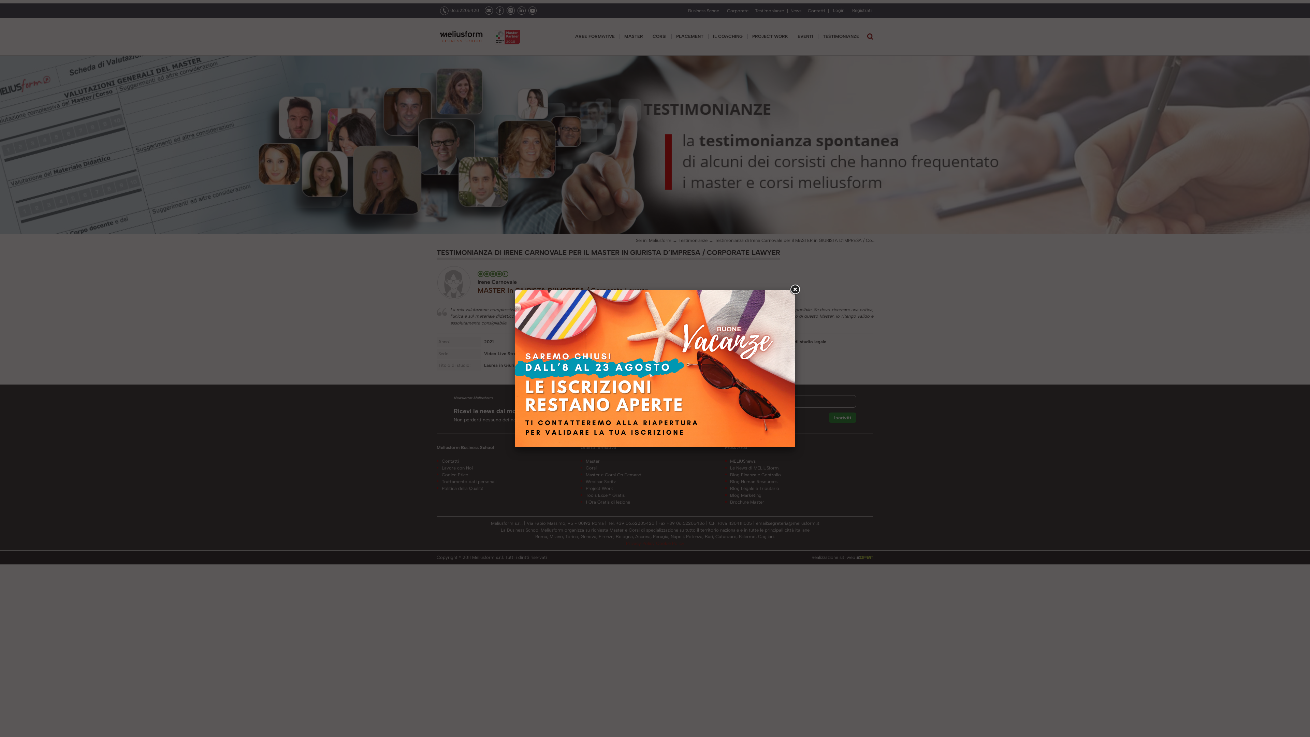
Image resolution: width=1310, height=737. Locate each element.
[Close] (795, 290)
